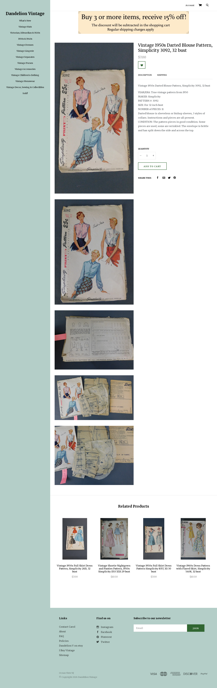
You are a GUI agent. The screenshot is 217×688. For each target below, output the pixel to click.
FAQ (61, 636)
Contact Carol (67, 626)
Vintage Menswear (25, 81)
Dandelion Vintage (25, 13)
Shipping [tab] (162, 75)
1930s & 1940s (25, 39)
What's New (25, 20)
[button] (169, 640)
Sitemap (64, 655)
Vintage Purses (25, 63)
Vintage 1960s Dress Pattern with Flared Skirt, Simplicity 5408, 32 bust (193, 568)
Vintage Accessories (25, 69)
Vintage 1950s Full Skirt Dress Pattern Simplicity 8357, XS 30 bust (154, 568)
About (62, 631)
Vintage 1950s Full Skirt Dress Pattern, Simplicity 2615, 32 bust (75, 568)
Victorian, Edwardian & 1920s (25, 32)
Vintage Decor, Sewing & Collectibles (25, 87)
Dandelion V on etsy (71, 645)
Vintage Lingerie (25, 51)
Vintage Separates (25, 57)
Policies (64, 640)
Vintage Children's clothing (25, 75)
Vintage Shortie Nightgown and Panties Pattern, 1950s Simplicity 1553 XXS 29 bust (114, 568)
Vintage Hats (25, 26)
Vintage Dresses (25, 45)
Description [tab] (145, 75)
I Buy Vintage (67, 650)
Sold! (25, 93)
